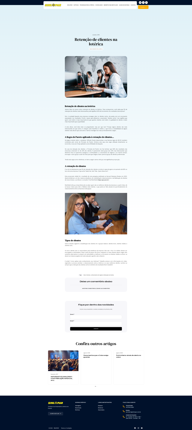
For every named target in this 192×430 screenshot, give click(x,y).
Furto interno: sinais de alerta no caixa (128, 356)
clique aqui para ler (103, 180)
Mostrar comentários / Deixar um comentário (96, 288)
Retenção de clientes (109, 275)
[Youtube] (141, 428)
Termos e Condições (66, 428)
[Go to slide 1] (95, 386)
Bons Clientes (87, 275)
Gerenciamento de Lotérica (96, 49)
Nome (72, 314)
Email (72, 321)
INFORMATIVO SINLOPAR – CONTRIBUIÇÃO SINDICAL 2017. (62, 378)
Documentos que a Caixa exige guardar (95, 356)
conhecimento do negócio (97, 275)
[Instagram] (143, 2)
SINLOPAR (56, 428)
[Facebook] (135, 428)
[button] (96, 287)
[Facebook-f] (146, 2)
